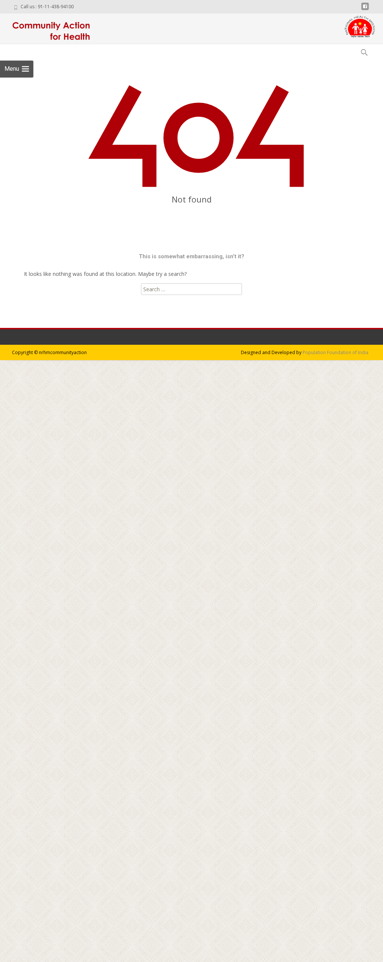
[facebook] (365, 9)
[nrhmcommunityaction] (49, 28)
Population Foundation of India (335, 352)
